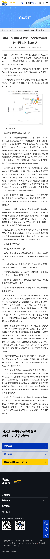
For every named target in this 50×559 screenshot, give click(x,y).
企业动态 (10, 30)
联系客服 (8, 446)
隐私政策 (5, 551)
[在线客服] (46, 529)
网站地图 (14, 551)
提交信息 (8, 454)
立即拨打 (30, 3)
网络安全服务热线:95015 (15, 462)
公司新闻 (18, 30)
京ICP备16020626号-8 (26, 543)
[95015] (46, 535)
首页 (3, 30)
